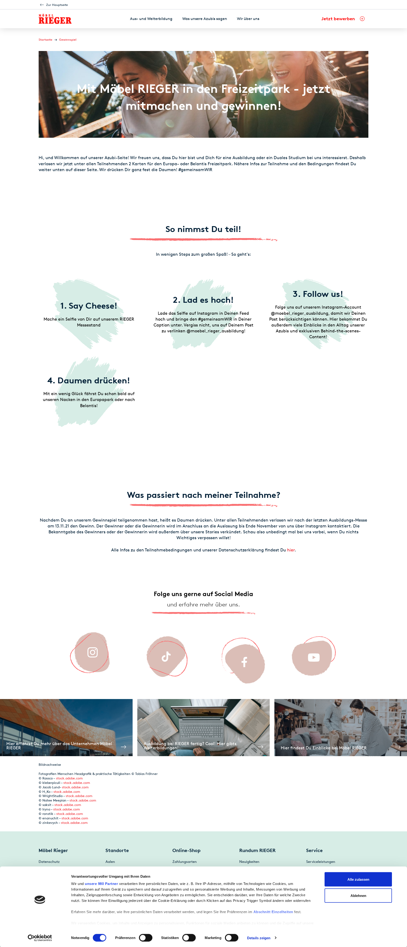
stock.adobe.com (69, 778)
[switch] (145, 937)
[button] (342, 19)
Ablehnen (358, 895)
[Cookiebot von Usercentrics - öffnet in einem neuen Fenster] (40, 937)
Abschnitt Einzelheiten (273, 912)
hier (291, 549)
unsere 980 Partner (101, 884)
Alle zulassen (358, 879)
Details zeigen (258, 938)
